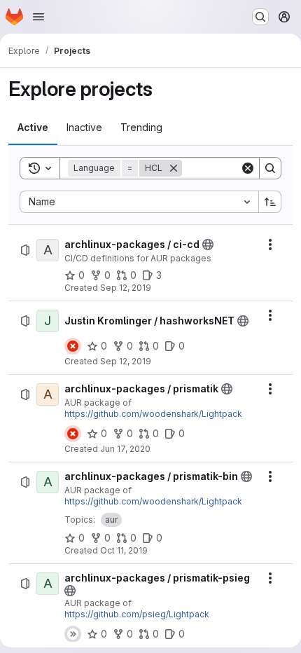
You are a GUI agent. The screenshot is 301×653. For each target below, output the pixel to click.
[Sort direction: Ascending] (270, 202)
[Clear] (247, 168)
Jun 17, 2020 (125, 449)
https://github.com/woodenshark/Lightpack (153, 413)
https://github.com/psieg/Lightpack (136, 614)
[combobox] (139, 202)
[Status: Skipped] (72, 634)
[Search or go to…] (260, 16)
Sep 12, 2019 (125, 287)
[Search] (270, 168)
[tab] (32, 127)
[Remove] (173, 168)
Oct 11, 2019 (124, 550)
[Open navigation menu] (38, 17)
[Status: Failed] (72, 346)
